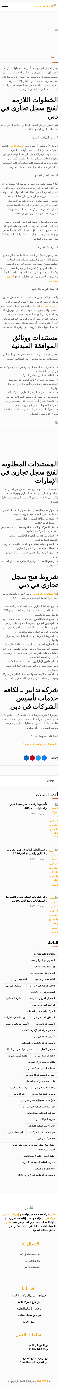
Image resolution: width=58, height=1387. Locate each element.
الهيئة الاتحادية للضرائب (15, 1017)
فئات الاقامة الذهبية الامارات (41, 1125)
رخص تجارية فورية (18, 1087)
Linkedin (53, 744)
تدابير (53, 1214)
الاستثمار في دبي (14, 985)
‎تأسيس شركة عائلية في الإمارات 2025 (36, 1175)
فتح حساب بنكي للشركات (42, 1132)
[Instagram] (26, 1277)
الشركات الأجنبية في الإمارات (41, 1011)
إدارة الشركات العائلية (44, 966)
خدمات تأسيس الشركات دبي (41, 1068)
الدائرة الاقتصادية (14, 998)
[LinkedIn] (26, 758)
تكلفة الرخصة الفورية (44, 1055)
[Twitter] (38, 758)
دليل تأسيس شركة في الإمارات (40, 1081)
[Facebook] (44, 758)
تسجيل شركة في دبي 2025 (20, 1049)
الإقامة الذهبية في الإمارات (42, 985)
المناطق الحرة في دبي (44, 1017)
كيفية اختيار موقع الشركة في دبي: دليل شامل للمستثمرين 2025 (33, 1147)
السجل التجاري (16, 145)
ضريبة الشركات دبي (45, 1119)
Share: (54, 758)
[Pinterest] (32, 758)
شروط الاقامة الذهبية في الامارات (39, 1106)
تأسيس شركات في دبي (17, 1024)
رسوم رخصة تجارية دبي (43, 1094)
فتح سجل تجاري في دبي (44, 593)
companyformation (44, 954)
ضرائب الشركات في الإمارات (41, 1113)
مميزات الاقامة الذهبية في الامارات (38, 1162)
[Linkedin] (17, 1277)
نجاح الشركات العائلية (44, 1168)
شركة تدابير (19, 1094)
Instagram (41, 744)
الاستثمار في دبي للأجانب (43, 992)
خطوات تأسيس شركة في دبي (40, 1074)
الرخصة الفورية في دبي (43, 1004)
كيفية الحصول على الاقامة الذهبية (39, 1156)
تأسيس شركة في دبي (44, 1036)
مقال (51, 57)
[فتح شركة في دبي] (45, 6)
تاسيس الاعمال (48, 1049)
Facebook (28, 744)
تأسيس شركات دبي (45, 1024)
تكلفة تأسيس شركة (17, 1055)
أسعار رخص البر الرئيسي (43, 960)
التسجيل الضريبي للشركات (42, 998)
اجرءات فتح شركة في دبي (42, 973)
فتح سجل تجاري (15, 1132)
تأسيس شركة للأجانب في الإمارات (38, 1043)
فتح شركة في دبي (46, 1138)
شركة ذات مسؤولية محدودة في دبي (37, 1100)
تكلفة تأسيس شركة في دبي (41, 1062)
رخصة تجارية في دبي (45, 1087)
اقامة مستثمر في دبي (44, 979)
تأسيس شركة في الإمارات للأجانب (38, 1030)
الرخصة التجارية (49, 306)
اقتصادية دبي (21, 979)
